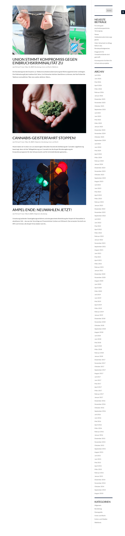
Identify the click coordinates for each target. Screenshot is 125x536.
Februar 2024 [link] (99, 161)
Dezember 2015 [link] (100, 438)
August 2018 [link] (99, 332)
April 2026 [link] (98, 85)
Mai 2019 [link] (98, 301)
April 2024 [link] (98, 154)
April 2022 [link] (98, 229)
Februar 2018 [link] (99, 353)
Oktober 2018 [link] (99, 325)
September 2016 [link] (100, 411)
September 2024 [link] (100, 140)
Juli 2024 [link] (98, 144)
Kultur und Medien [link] (101, 519)
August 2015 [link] (99, 452)
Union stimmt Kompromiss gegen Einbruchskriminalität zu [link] (44, 61)
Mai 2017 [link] (98, 383)
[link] (123, 12)
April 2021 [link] (98, 260)
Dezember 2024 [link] (100, 130)
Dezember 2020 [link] (100, 274)
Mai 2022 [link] (98, 226)
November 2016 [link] (100, 404)
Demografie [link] (98, 512)
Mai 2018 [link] (98, 342)
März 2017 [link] (98, 390)
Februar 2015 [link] (99, 473)
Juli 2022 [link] (98, 219)
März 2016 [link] (98, 428)
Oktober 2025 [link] (99, 106)
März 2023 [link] (98, 198)
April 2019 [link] (98, 305)
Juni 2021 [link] (98, 253)
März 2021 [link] (98, 264)
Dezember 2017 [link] (100, 360)
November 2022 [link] (100, 212)
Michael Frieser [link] (20, 67)
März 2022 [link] (98, 233)
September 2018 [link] (100, 329)
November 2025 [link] (100, 102)
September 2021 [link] (100, 246)
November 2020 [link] (100, 277)
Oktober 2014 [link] (99, 486)
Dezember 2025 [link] (100, 99)
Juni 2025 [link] (98, 116)
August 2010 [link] (99, 493)
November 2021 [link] (100, 243)
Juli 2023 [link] (98, 185)
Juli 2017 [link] (98, 377)
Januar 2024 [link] (99, 164)
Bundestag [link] (38, 67)
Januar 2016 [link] (99, 435)
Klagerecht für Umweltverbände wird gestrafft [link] (102, 54)
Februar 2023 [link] (99, 202)
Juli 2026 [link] (98, 75)
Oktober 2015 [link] (99, 445)
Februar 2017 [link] (99, 394)
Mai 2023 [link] (98, 192)
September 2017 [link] (100, 370)
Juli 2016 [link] (98, 414)
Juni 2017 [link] (98, 380)
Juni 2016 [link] (98, 418)
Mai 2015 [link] (98, 462)
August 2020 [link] (99, 281)
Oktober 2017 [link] (99, 366)
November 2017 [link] (100, 363)
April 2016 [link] (98, 425)
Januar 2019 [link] (99, 315)
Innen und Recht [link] (47, 67)
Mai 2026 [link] (98, 82)
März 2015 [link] (98, 469)
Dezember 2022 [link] (100, 209)
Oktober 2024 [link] (99, 137)
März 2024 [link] (98, 157)
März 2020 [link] (98, 291)
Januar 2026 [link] (99, 96)
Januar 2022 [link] (99, 240)
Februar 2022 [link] (99, 236)
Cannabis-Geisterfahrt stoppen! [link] (44, 138)
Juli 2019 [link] (98, 294)
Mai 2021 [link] (98, 257)
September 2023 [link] (100, 178)
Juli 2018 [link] (98, 335)
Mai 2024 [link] (98, 150)
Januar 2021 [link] (99, 270)
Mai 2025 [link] (98, 120)
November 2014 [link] (100, 483)
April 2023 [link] (98, 195)
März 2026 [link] (98, 89)
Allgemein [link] (38, 142)
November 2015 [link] (100, 442)
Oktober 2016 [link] (99, 408)
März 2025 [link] (98, 123)
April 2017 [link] (98, 387)
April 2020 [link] (98, 287)
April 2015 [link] (98, 466)
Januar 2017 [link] (99, 397)
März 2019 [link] (98, 308)
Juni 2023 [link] (98, 188)
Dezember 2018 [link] (100, 318)
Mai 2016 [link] (98, 421)
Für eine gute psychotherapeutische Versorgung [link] (102, 28)
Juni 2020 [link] (98, 284)
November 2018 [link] (100, 322)
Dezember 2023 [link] (100, 168)
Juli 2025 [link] (98, 113)
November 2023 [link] (100, 171)
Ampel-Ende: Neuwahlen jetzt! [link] (42, 209)
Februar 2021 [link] (99, 267)
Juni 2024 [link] (98, 147)
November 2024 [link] (100, 133)
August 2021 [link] (99, 250)
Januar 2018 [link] (99, 356)
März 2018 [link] (98, 349)
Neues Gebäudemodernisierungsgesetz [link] (103, 37)
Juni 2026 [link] (98, 78)
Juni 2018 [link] (98, 339)
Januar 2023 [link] (99, 205)
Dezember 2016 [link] (100, 401)
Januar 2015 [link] (99, 476)
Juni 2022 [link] (98, 222)
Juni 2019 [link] (98, 298)
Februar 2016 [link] (99, 431)
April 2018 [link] (98, 346)
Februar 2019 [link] (99, 312)
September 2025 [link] (100, 109)
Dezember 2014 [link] (100, 480)
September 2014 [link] (100, 490)
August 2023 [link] (99, 181)
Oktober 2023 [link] (99, 174)
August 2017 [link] (99, 373)
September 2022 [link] (100, 216)
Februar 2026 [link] (99, 92)
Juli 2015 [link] (98, 455)
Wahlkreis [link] (55, 67)
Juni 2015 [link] (98, 459)
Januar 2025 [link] (99, 126)
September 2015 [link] (100, 449)
